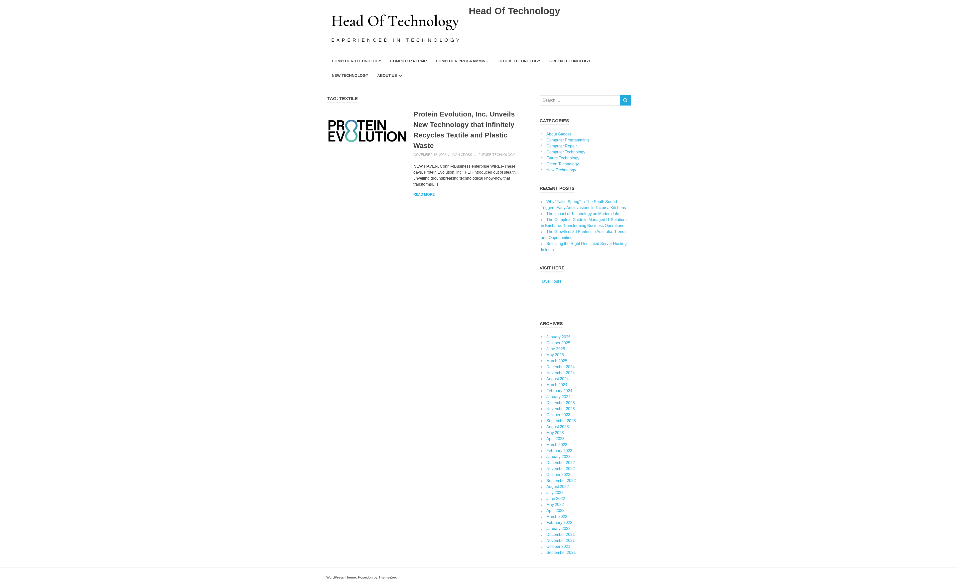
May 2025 (555, 355)
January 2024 (558, 397)
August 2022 (557, 486)
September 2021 (561, 552)
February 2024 (559, 391)
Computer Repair (408, 61)
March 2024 (556, 385)
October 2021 (558, 546)
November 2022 (560, 469)
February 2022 (559, 522)
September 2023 (561, 421)
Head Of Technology (514, 11)
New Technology (350, 75)
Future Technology (518, 61)
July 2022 (555, 492)
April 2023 (555, 439)
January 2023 (558, 457)
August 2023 (557, 427)
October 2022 (558, 474)
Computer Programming (462, 61)
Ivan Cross (462, 155)
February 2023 (559, 451)
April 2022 (555, 510)
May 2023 (555, 433)
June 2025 (555, 349)
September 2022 (561, 480)
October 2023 (558, 415)
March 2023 (556, 445)
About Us (387, 75)
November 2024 (560, 373)
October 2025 (558, 343)
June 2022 (555, 498)
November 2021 (560, 540)
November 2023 (560, 409)
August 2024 (557, 379)
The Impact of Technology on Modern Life (582, 214)
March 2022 (556, 516)
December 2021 (560, 534)
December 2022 (560, 463)
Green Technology (570, 61)
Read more (424, 194)
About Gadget (558, 134)
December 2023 (560, 403)
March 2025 (556, 361)
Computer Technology (356, 61)
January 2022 (558, 528)
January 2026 (558, 337)
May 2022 (555, 504)
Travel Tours (550, 281)
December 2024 (560, 367)
